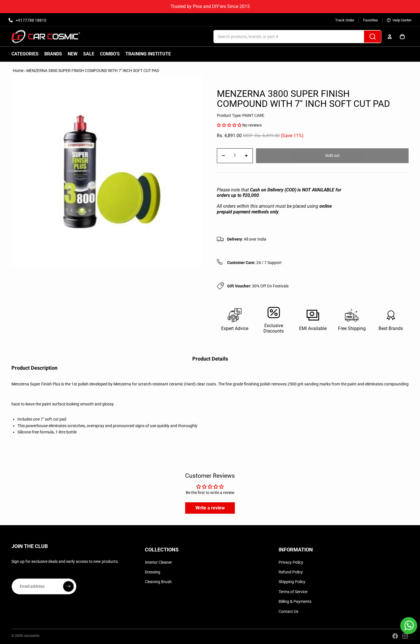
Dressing (152, 572)
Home (18, 70)
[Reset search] (357, 36)
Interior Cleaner (158, 562)
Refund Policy (291, 572)
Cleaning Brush (158, 581)
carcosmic (32, 636)
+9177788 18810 (30, 20)
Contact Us (288, 611)
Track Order (344, 20)
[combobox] (282, 36)
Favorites (370, 20)
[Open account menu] (389, 36)
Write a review (210, 508)
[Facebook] (395, 636)
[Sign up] (68, 586)
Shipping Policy (292, 581)
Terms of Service (293, 591)
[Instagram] (405, 636)
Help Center (401, 20)
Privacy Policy (291, 562)
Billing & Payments (295, 601)
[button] (229, 125)
